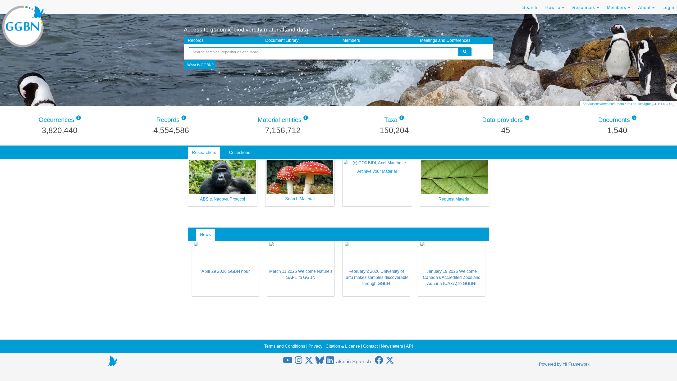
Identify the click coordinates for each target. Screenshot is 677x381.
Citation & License (343, 346)
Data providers (502, 119)
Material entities (279, 119)
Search (529, 7)
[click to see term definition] (78, 119)
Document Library (282, 40)
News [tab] (205, 234)
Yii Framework (575, 364)
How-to (553, 7)
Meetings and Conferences (445, 40)
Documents (614, 119)
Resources (584, 7)
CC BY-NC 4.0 (663, 104)
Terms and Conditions (284, 346)
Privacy (315, 346)
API (409, 346)
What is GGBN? (200, 65)
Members (617, 7)
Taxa (390, 119)
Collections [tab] (239, 152)
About (645, 7)
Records (196, 40)
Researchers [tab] (204, 152)
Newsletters (392, 346)
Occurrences (56, 119)
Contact (370, 346)
